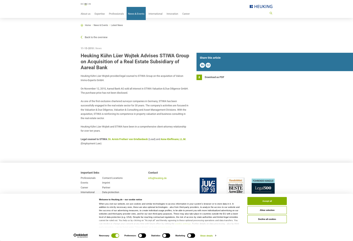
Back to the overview (96, 37)
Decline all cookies (267, 219)
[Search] (271, 13)
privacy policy (165, 227)
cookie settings (183, 223)
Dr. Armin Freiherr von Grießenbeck (128, 139)
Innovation (172, 13)
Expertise (100, 13)
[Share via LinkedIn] (202, 65)
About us (85, 13)
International (155, 13)
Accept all (267, 201)
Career (186, 13)
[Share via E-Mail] (208, 65)
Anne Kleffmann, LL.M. (173, 139)
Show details (206, 235)
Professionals (116, 13)
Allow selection (267, 210)
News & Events (136, 13)
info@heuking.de (157, 178)
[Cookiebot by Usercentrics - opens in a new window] (81, 236)
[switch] (142, 235)
